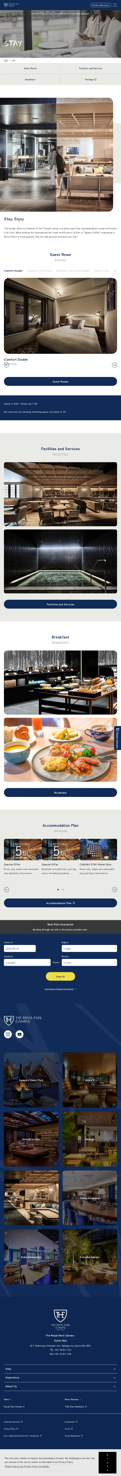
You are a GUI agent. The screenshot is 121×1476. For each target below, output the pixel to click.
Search (60, 976)
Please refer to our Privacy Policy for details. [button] (27, 1466)
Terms (67, 1428)
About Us (11, 1386)
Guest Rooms (60, 381)
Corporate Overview (12, 1421)
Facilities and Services (60, 604)
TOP (6, 60)
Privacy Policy (9, 1428)
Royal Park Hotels (13, 1406)
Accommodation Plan (59, 903)
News (6, 1399)
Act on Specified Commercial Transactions (21, 1435)
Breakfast (60, 792)
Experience (12, 1377)
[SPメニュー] (115, 5)
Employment (70, 1421)
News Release (71, 1399)
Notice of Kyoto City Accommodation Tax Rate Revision (60, 13)
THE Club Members (74, 1406)
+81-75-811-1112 (63, 1349)
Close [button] (107, 1462)
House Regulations (72, 1435)
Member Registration (100, 5)
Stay (8, 1368)
